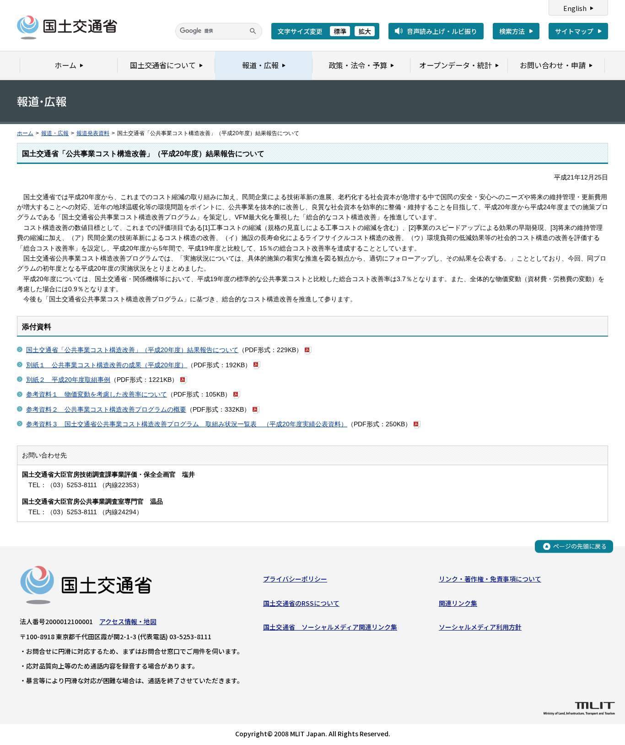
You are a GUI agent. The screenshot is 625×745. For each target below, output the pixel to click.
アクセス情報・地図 (127, 621)
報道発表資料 (92, 133)
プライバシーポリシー (295, 578)
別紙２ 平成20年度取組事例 (68, 379)
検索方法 (512, 31)
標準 (340, 31)
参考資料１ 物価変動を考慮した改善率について (96, 394)
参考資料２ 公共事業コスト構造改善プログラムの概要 (106, 409)
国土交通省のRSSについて (301, 603)
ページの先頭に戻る (580, 546)
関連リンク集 (458, 603)
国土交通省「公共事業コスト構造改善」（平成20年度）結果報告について (132, 349)
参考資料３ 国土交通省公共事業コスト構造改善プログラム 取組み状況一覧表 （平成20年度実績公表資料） (186, 424)
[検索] (253, 31)
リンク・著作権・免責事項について (490, 578)
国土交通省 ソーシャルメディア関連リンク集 (330, 626)
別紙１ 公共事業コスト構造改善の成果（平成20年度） (106, 365)
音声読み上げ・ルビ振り (442, 31)
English (575, 8)
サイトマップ (574, 31)
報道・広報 (55, 133)
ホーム (25, 133)
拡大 (364, 31)
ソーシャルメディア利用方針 (480, 626)
